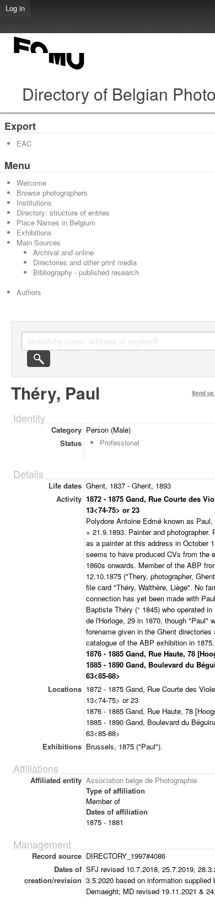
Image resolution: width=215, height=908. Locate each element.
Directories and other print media (85, 262)
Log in (15, 8)
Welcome (31, 182)
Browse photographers (52, 192)
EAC (24, 143)
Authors (29, 292)
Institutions (34, 202)
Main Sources (39, 242)
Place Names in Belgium (56, 222)
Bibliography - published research (86, 272)
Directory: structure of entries (63, 212)
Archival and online (63, 252)
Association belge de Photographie (141, 780)
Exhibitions (34, 232)
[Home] (50, 69)
